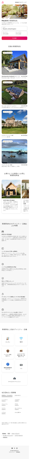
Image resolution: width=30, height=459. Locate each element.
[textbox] (8, 34)
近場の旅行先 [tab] (18, 395)
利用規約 (18, 452)
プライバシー (12, 452)
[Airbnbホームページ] (3, 2)
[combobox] (14, 29)
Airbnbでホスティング (20, 2)
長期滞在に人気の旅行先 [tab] (7, 395)
